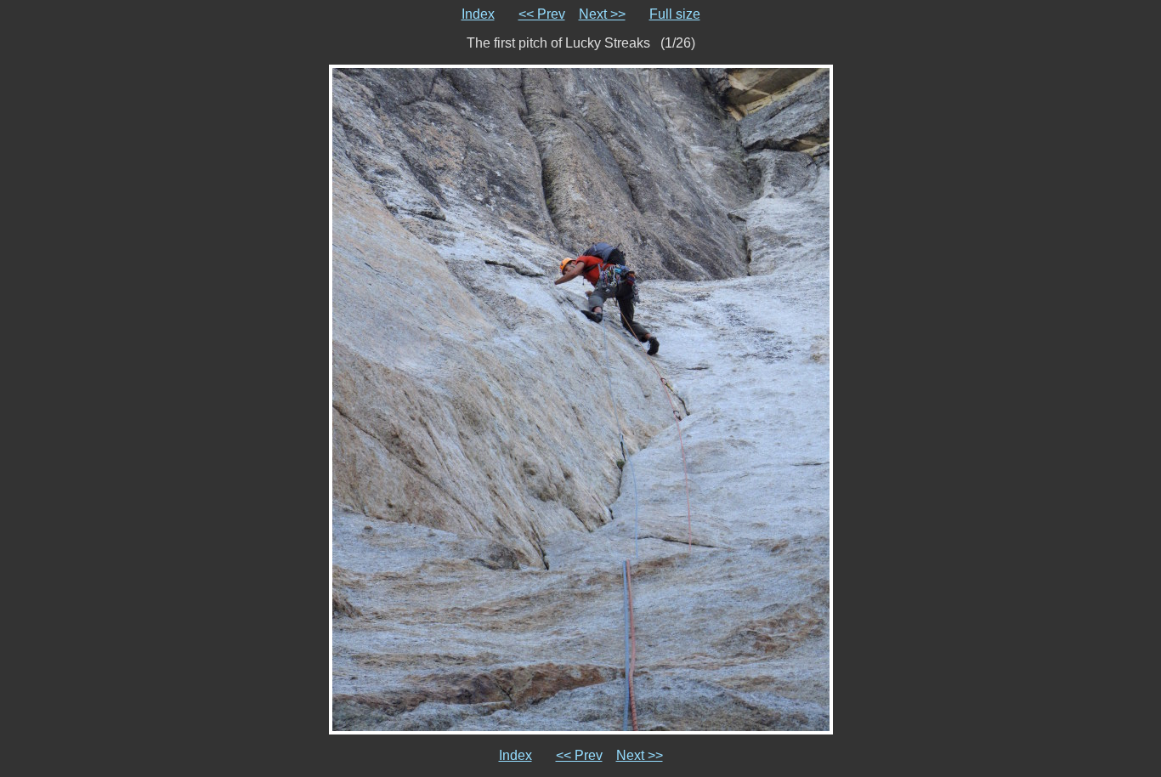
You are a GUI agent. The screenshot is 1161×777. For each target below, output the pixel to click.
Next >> (602, 14)
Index (478, 14)
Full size (674, 14)
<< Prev (541, 14)
